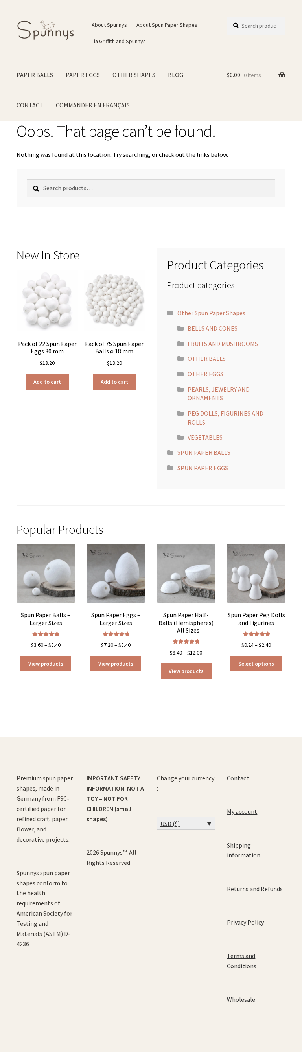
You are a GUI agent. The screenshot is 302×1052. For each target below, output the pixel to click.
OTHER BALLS (207, 358)
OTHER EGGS (205, 374)
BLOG (175, 75)
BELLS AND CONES (213, 328)
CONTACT (30, 105)
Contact (238, 778)
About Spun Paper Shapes (166, 24)
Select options (256, 663)
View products (45, 663)
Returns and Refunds (255, 889)
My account (242, 811)
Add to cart (47, 381)
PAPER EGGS (83, 75)
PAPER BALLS (35, 75)
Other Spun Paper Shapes (211, 313)
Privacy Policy (245, 922)
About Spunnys (109, 24)
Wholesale (241, 999)
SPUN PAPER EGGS (202, 468)
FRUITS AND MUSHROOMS (223, 344)
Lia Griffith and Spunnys (119, 41)
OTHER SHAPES (133, 75)
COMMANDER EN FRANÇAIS (93, 105)
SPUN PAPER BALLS (203, 452)
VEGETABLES (205, 437)
